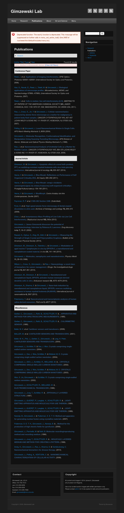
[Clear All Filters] (51, 65)
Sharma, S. (30, 285)
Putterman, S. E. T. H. (46, 416)
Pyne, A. (17, 206)
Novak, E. (25, 87)
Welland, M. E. (54, 354)
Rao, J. (17, 111)
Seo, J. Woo (31, 354)
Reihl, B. (39, 313)
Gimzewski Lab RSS (111, 11)
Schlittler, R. (31, 346)
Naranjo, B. (18, 416)
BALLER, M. (19, 333)
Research (24, 21)
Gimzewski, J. (53, 87)
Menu (74, 21)
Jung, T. (30, 392)
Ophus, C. (28, 235)
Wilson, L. (18, 264)
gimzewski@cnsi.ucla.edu (25, 492)
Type (27, 62)
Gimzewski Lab (29, 504)
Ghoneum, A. (31, 245)
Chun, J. (17, 216)
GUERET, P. (32, 400)
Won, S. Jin (18, 377)
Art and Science (61, 21)
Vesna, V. (18, 175)
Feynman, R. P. (20, 201)
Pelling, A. (18, 128)
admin (77, 489)
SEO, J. (30, 361)
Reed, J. (17, 76)
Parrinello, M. (32, 431)
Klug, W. (36, 235)
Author (16, 62)
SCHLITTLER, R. (50, 313)
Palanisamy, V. (20, 299)
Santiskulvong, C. (59, 446)
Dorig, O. (17, 446)
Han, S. (17, 87)
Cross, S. (24, 111)
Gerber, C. (18, 313)
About (48, 21)
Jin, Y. (31, 111)
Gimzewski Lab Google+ (100, 11)
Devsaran (109, 504)
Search (20, 55)
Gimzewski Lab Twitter (95, 11)
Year (33, 62)
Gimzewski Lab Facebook (90, 11)
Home (14, 21)
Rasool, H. (18, 235)
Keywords (93, 55)
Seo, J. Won (43, 346)
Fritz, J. (28, 338)
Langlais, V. (42, 400)
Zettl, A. (43, 235)
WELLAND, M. (50, 361)
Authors (92, 53)
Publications (37, 21)
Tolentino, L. (42, 245)
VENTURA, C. (41, 454)
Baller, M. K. (19, 329)
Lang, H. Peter (60, 338)
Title (21, 62)
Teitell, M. (41, 87)
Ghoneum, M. (19, 164)
